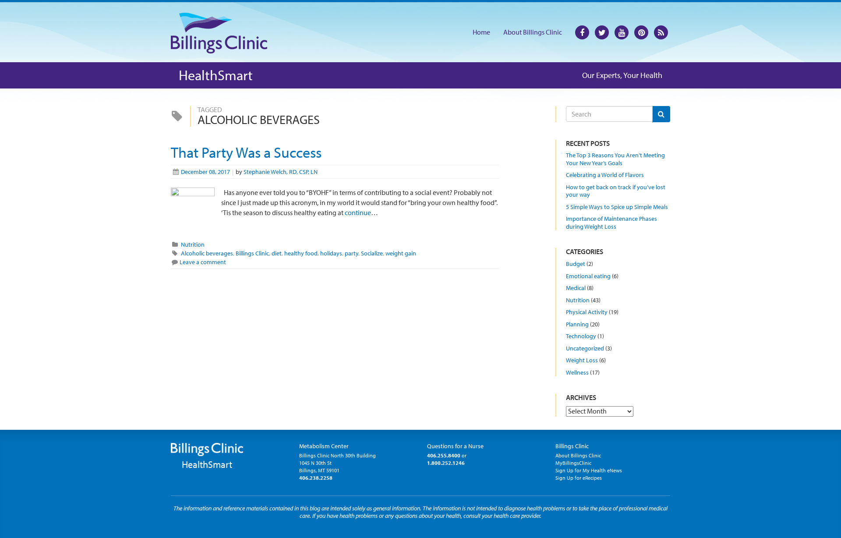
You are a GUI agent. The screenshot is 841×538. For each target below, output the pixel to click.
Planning (577, 324)
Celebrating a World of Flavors (605, 175)
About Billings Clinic (532, 32)
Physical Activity (587, 312)
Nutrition (193, 244)
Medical (576, 288)
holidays (331, 253)
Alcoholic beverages (207, 253)
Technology (581, 336)
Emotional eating (588, 276)
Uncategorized (585, 348)
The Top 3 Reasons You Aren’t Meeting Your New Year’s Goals (615, 159)
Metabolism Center (324, 446)
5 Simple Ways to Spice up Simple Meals (617, 207)
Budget (575, 264)
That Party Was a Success (246, 152)
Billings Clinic (252, 253)
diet (277, 253)
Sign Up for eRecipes (578, 477)
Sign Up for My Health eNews (588, 470)
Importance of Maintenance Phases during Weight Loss (611, 222)
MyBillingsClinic (573, 463)
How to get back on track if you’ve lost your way (615, 191)
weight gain (400, 253)
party (351, 253)
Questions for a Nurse (455, 446)
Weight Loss (582, 360)
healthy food (301, 253)
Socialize (372, 253)
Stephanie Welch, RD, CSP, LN (281, 172)
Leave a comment (203, 262)
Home (481, 32)
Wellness (577, 372)
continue (357, 212)
